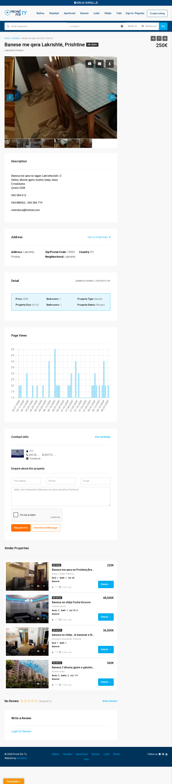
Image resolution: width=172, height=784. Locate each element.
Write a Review (110, 701)
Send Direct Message (45, 527)
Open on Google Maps (98, 237)
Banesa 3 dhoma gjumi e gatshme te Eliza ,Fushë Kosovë (73, 667)
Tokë (119, 13)
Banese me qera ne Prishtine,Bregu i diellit (73, 569)
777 (56, 587)
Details (105, 584)
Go (163, 26)
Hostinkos (22, 758)
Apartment (69, 13)
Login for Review (21, 731)
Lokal (96, 13)
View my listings (102, 437)
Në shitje (57, 598)
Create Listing (157, 13)
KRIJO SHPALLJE (87, 2)
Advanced (150, 26)
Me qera (92, 44)
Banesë (84, 13)
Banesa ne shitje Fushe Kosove (71, 602)
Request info (21, 527)
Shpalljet (54, 13)
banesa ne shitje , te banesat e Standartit (73, 634)
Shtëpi (107, 13)
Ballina (40, 13)
